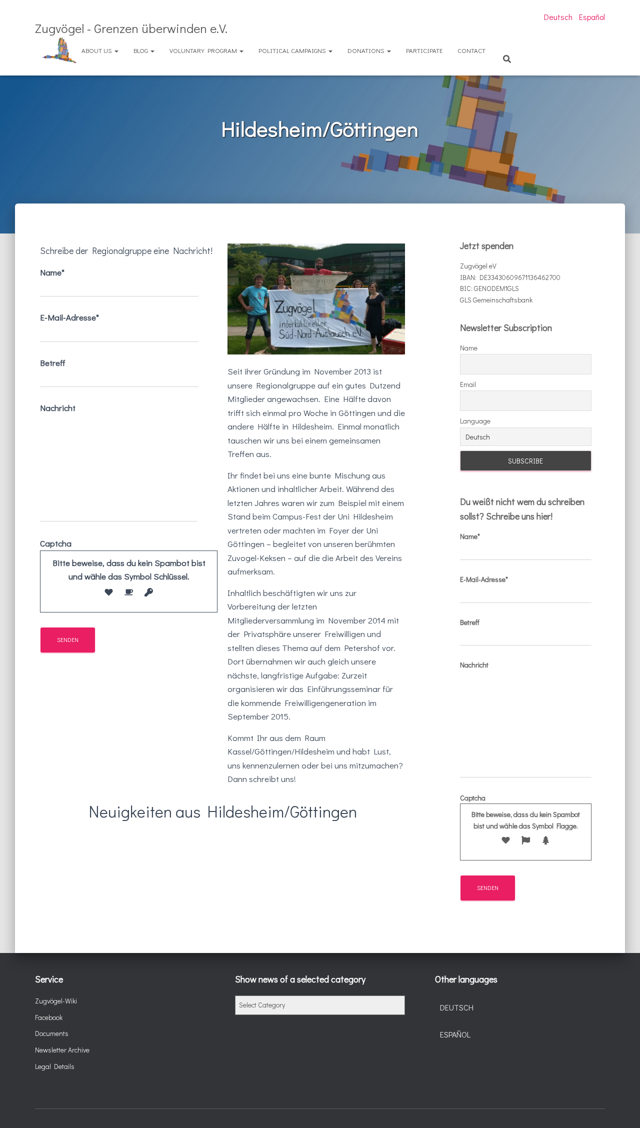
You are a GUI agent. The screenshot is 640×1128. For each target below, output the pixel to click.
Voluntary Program (204, 50)
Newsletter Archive (62, 1049)
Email (468, 384)
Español (592, 17)
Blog (142, 50)
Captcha (123, 560)
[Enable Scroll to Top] (620, 1108)
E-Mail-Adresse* (69, 317)
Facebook (48, 1017)
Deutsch (558, 17)
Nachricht (58, 408)
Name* (52, 272)
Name (469, 347)
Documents (51, 1033)
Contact (472, 50)
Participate (424, 50)
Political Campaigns (293, 50)
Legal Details (54, 1066)
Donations (367, 50)
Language (475, 421)
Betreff (53, 362)
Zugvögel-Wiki (56, 1001)
